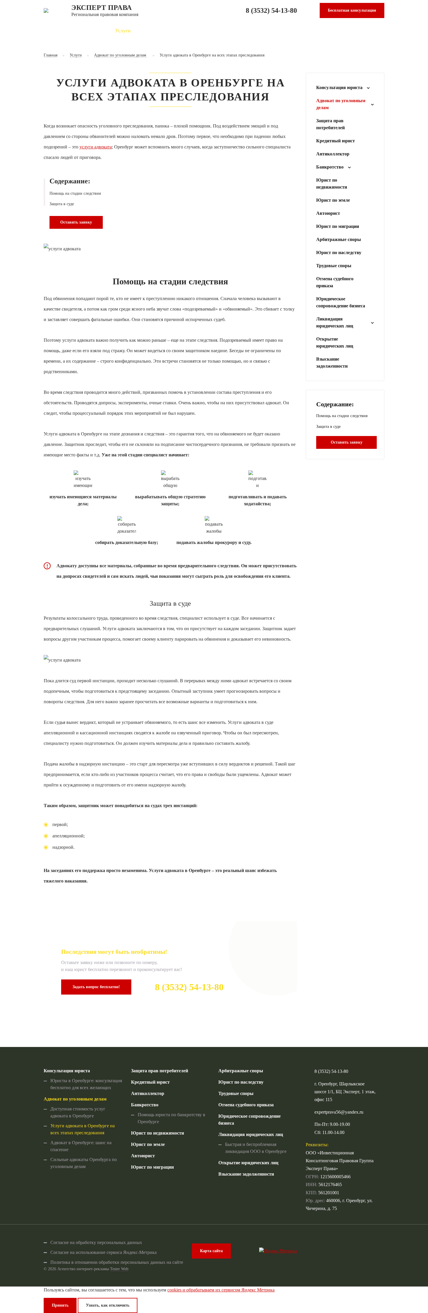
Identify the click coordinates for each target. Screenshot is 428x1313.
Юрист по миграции (337, 226)
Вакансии (298, 30)
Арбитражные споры (338, 239)
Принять (60, 1305)
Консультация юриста (339, 87)
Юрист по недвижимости (331, 183)
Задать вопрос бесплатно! (96, 987)
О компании (168, 30)
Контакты (344, 30)
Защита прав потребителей (330, 124)
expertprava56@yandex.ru (338, 1112)
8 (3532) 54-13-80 (271, 10)
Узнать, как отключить (107, 1305)
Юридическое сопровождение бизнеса (340, 302)
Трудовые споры (333, 265)
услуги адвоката (95, 146)
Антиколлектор (332, 153)
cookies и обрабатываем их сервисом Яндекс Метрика (221, 1289)
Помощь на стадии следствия (75, 193)
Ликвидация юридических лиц (334, 322)
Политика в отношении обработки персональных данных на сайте (116, 1262)
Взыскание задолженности (332, 362)
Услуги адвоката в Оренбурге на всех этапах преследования (212, 55)
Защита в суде (61, 204)
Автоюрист (328, 213)
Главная (82, 30)
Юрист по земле (333, 200)
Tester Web (119, 1269)
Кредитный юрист (335, 140)
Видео (214, 30)
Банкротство (330, 166)
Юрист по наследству (338, 252)
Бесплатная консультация (352, 10)
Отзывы (254, 30)
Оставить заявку (76, 222)
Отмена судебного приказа (334, 282)
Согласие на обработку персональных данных (96, 1242)
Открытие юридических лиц (334, 342)
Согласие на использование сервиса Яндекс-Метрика (103, 1252)
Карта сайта (211, 1251)
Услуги (123, 30)
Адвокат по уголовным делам (120, 55)
